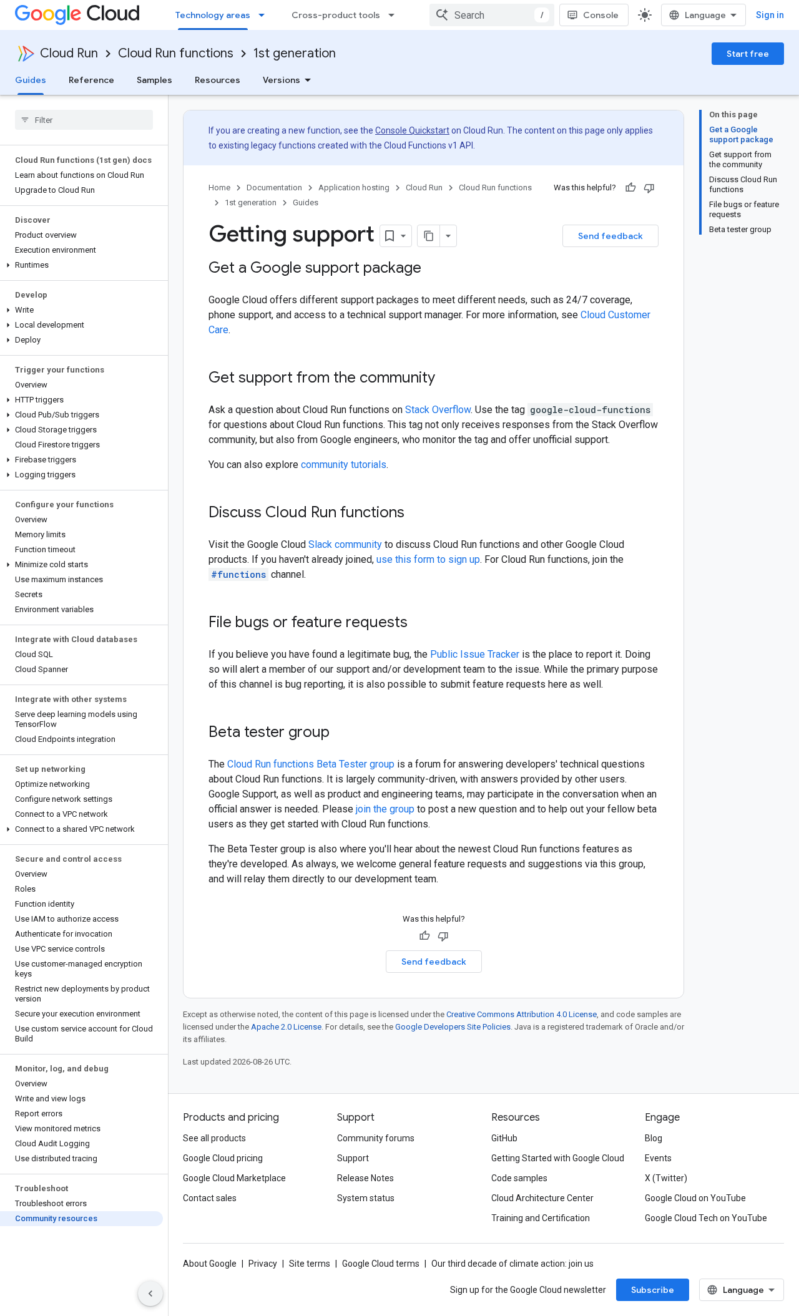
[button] (81, 265)
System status (366, 1198)
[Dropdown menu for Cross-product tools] (395, 15)
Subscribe (652, 1289)
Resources (217, 79)
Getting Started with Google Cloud (557, 1158)
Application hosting (354, 187)
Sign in (770, 15)
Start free (748, 53)
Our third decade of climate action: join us (512, 1264)
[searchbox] (84, 120)
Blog (653, 1138)
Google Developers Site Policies (453, 1026)
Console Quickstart (412, 130)
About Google (210, 1264)
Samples (154, 79)
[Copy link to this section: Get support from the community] (447, 378)
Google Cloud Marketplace (234, 1178)
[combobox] (491, 15)
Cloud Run (69, 53)
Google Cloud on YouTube (695, 1198)
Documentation (274, 187)
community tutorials (343, 464)
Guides (30, 79)
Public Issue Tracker (474, 654)
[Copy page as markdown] (429, 235)
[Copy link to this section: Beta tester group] (342, 733)
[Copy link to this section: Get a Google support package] (433, 268)
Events (658, 1158)
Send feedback (610, 235)
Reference (91, 79)
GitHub (504, 1138)
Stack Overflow (438, 410)
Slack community (345, 544)
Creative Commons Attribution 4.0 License (521, 1014)
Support (353, 1158)
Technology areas (212, 15)
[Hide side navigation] (150, 1293)
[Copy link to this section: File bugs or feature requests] (420, 623)
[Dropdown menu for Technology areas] (265, 15)
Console (601, 15)
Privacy (262, 1264)
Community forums (375, 1138)
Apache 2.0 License (286, 1026)
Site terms (309, 1264)
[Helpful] (630, 187)
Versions (281, 79)
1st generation (294, 53)
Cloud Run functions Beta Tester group (311, 764)
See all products (214, 1138)
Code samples (519, 1178)
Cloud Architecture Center (542, 1198)
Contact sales (210, 1198)
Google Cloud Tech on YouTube (706, 1218)
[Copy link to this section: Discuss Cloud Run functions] (416, 513)
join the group (385, 809)
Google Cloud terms (380, 1264)
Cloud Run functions (175, 53)
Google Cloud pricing (223, 1158)
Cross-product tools (336, 15)
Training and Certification (540, 1218)
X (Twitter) (666, 1178)
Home (219, 187)
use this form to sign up (428, 559)
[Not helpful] (649, 187)
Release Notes (365, 1178)
